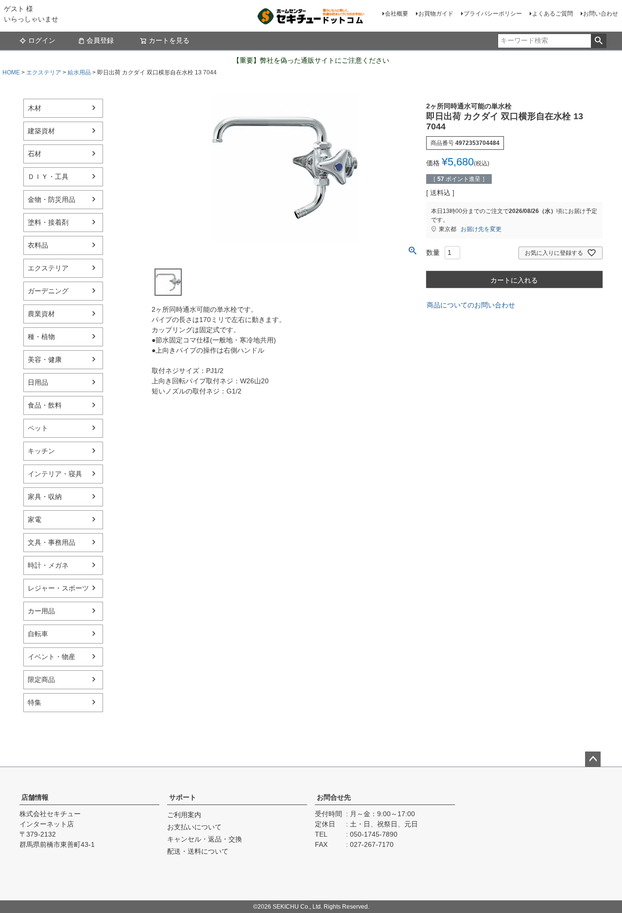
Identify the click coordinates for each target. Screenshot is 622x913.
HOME (11, 72)
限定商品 (41, 679)
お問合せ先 (334, 797)
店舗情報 (35, 797)
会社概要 (396, 13)
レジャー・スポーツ (58, 588)
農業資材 (41, 314)
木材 (34, 108)
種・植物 (41, 336)
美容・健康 (45, 359)
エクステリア (43, 72)
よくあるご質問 (552, 13)
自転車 (38, 634)
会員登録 (100, 40)
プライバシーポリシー (493, 13)
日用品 (38, 382)
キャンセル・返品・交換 (204, 839)
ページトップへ (593, 759)
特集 (34, 702)
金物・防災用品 (51, 199)
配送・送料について (197, 851)
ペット (38, 428)
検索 (598, 41)
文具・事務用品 (51, 542)
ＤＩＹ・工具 (48, 176)
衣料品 (38, 245)
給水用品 (79, 72)
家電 (34, 519)
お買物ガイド (435, 13)
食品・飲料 (45, 405)
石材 (34, 154)
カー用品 (41, 611)
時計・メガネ (48, 565)
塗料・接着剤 (48, 222)
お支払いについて (194, 827)
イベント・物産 (51, 657)
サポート (182, 797)
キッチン (41, 451)
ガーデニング (48, 291)
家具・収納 (45, 497)
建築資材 (41, 131)
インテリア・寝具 (55, 474)
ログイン (41, 40)
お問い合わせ (600, 13)
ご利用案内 (184, 815)
